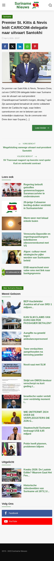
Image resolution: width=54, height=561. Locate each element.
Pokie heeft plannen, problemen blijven (35, 445)
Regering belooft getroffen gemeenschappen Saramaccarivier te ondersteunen (34, 190)
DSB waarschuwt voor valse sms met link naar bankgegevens (37, 270)
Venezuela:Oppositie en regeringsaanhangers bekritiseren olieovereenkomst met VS (37, 240)
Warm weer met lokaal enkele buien (36, 219)
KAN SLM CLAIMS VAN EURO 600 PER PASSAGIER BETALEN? (37, 320)
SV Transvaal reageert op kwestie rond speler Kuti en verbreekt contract (27, 162)
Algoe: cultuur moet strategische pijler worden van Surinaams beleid (37, 256)
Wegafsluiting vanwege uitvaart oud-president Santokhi (27, 149)
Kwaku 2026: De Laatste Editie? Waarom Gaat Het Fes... (38, 472)
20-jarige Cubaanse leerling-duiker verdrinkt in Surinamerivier (37, 205)
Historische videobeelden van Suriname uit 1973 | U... (36, 488)
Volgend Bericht (25, 156)
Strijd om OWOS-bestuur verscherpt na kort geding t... (37, 383)
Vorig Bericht (28, 144)
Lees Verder (40, 128)
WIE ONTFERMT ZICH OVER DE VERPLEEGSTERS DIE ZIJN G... (37, 416)
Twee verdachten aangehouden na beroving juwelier (33, 352)
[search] (50, 5)
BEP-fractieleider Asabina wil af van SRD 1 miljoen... (38, 304)
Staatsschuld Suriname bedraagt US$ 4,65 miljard (37, 431)
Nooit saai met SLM (34, 364)
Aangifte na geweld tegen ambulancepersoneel (36, 336)
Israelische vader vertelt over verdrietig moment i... (37, 399)
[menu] (4, 5)
